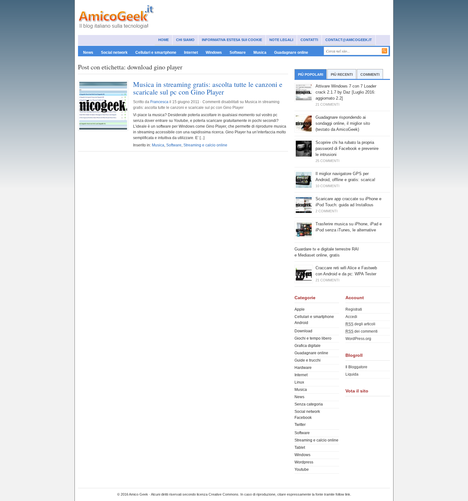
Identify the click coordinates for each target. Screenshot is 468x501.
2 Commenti (326, 211)
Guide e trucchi (307, 360)
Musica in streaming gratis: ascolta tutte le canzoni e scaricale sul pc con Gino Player (207, 88)
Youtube (301, 469)
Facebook (303, 417)
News (88, 52)
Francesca (159, 102)
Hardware (303, 367)
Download (303, 331)
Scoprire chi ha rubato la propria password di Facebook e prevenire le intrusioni (347, 148)
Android (301, 323)
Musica (259, 52)
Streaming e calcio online (205, 145)
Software (238, 52)
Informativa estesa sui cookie (232, 40)
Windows (214, 52)
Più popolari (310, 74)
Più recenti (342, 74)
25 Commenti (327, 161)
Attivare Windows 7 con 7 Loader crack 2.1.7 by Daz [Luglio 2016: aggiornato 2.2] (346, 92)
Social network (114, 52)
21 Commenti (327, 104)
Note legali (281, 40)
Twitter (300, 424)
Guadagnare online (291, 52)
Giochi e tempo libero (312, 338)
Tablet (299, 447)
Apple (299, 309)
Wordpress (303, 462)
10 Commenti (327, 186)
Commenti (369, 74)
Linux (299, 382)
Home (163, 40)
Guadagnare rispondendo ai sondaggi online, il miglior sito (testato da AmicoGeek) (343, 123)
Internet (191, 52)
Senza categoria (308, 404)
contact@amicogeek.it (348, 40)
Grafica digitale (307, 345)
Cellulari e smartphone (155, 52)
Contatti (309, 40)
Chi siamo (185, 40)
